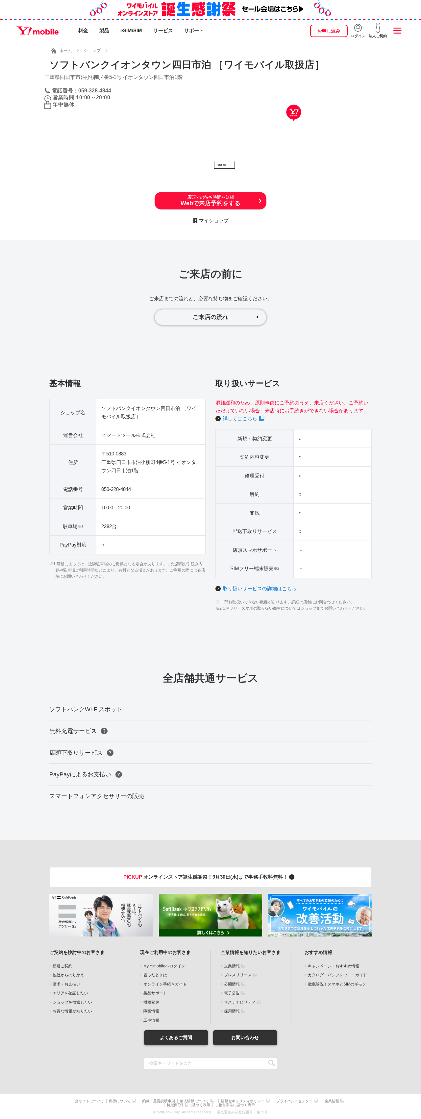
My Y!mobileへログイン (164, 966)
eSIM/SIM (131, 30)
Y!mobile (37, 30)
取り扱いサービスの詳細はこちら (260, 588)
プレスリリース (238, 975)
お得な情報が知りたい (72, 1011)
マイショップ (214, 220)
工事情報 (151, 1020)
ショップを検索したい (72, 1002)
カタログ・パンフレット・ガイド (337, 975)
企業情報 (232, 966)
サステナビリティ (240, 1002)
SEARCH (271, 1063)
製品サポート (155, 993)
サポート (194, 30)
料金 (83, 30)
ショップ (92, 50)
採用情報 (232, 1011)
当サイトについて (89, 1101)
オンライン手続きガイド (165, 984)
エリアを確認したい (70, 993)
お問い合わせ (245, 1037)
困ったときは (155, 975)
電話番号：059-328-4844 (81, 90)
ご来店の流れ (210, 317)
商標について (120, 1101)
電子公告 (232, 993)
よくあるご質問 (176, 1037)
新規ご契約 (62, 966)
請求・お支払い (66, 984)
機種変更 (151, 1002)
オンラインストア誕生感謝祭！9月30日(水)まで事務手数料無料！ (206, 877)
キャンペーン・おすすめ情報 (333, 966)
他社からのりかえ (68, 975)
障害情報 (151, 1011)
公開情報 (232, 984)
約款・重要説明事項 (158, 1101)
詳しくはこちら (240, 418)
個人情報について (194, 1101)
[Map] (293, 122)
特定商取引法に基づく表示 (188, 1105)
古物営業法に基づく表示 (235, 1105)
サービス (163, 30)
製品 (104, 30)
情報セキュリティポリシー (242, 1101)
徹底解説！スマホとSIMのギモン (337, 984)
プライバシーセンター (294, 1101)
